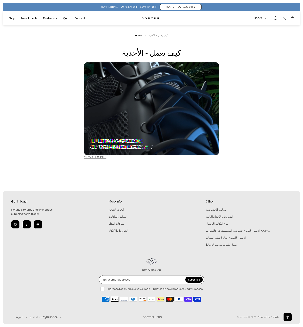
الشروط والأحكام (118, 230)
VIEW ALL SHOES (95, 157)
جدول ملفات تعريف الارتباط (221, 244)
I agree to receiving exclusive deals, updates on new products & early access (155, 289)
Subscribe (194, 279)
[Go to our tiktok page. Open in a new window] (26, 224)
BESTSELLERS (152, 317)
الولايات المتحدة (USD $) (44, 317)
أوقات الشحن (116, 209)
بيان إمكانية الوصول (217, 223)
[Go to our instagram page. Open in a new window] (15, 224)
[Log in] (284, 18)
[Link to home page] (151, 261)
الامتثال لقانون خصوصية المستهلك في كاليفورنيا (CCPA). (238, 230)
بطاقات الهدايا (116, 223)
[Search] (276, 18)
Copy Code (189, 7)
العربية (19, 317)
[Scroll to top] (287, 317)
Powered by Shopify (268, 317)
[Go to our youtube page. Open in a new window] (38, 224)
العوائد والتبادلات (118, 216)
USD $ (258, 18)
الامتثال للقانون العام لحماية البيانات (226, 237)
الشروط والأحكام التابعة (219, 216)
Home (138, 35)
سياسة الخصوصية (216, 209)
